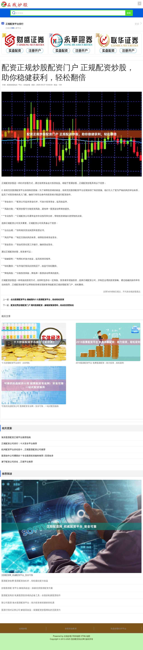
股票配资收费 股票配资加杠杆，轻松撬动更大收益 (24, 580)
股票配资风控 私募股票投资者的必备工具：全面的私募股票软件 (31, 595)
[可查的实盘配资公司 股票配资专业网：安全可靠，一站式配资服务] (34, 384)
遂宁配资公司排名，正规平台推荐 (17, 461)
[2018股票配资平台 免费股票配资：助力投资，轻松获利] (108, 341)
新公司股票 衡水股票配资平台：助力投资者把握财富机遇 (27, 602)
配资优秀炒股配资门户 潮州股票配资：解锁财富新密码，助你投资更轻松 (42, 305)
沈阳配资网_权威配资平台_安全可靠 (17, 575)
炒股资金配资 (71, 628)
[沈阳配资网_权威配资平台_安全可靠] (71, 526)
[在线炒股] (14, 4)
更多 (137, 23)
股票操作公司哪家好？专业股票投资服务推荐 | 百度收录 (27, 455)
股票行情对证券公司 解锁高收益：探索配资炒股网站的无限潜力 (31, 609)
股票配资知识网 (78, 639)
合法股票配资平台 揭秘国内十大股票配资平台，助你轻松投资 (37, 299)
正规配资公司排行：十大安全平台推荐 (19, 443)
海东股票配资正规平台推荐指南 (16, 437)
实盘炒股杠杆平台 (118, 628)
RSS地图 (76, 636)
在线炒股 (23, 628)
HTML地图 (85, 636)
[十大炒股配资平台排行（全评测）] (34, 341)
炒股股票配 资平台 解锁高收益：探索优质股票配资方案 (27, 587)
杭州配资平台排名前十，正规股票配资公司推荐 (23, 449)
